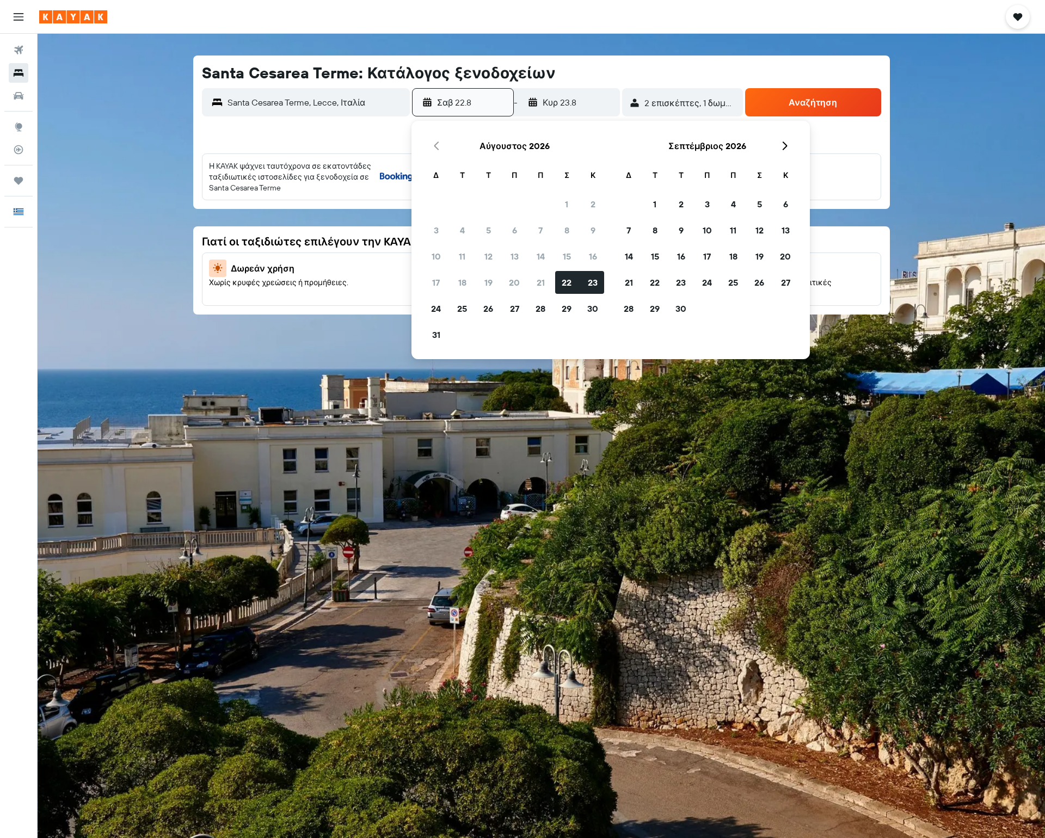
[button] (18, 17)
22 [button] (566, 282)
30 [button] (592, 308)
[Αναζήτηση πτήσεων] (18, 50)
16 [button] (593, 256)
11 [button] (462, 256)
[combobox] (316, 102)
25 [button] (462, 308)
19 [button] (488, 282)
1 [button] (566, 204)
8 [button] (566, 230)
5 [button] (488, 230)
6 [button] (514, 230)
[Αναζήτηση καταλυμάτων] (18, 73)
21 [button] (541, 282)
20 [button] (514, 282)
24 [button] (436, 308)
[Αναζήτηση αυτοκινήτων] (18, 96)
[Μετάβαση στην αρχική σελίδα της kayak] (73, 16)
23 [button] (593, 282)
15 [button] (567, 256)
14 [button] (541, 256)
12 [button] (488, 256)
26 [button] (488, 308)
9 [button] (593, 230)
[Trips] (18, 181)
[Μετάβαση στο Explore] (18, 127)
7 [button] (540, 230)
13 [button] (515, 256)
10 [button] (436, 256)
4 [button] (462, 230)
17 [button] (436, 282)
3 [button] (436, 230)
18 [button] (462, 282)
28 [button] (540, 308)
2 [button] (593, 204)
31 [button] (436, 334)
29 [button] (566, 308)
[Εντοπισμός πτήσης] (18, 150)
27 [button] (514, 308)
